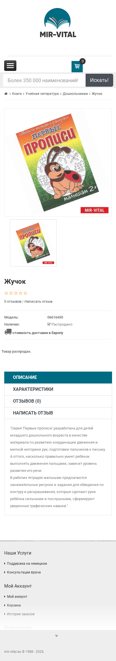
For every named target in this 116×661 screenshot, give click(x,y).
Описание (25, 377)
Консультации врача (24, 572)
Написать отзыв (38, 301)
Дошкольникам (75, 94)
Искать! (99, 80)
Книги (17, 94)
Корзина (14, 605)
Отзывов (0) (27, 401)
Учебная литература (42, 94)
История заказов (21, 614)
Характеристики (33, 389)
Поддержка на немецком (27, 564)
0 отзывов (12, 301)
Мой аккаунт (17, 597)
